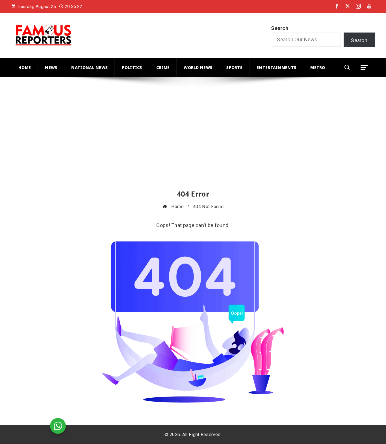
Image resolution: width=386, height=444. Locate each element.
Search (279, 28)
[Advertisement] (180, 138)
